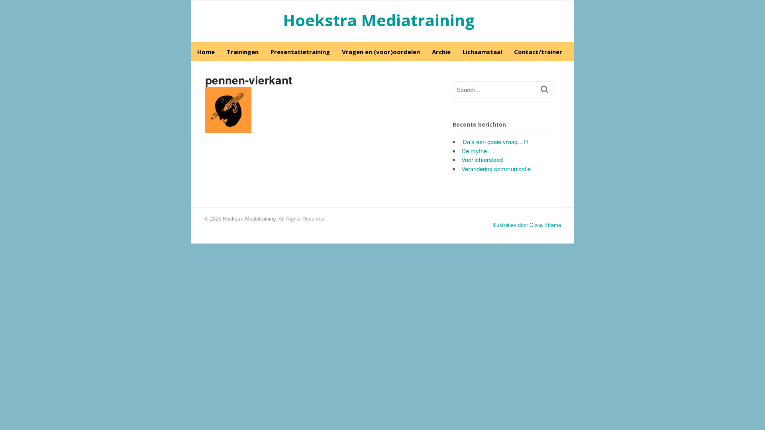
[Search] (545, 89)
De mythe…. (477, 151)
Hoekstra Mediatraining (379, 20)
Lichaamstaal (482, 52)
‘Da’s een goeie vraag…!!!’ (495, 141)
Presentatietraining (300, 52)
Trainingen (243, 52)
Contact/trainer (538, 52)
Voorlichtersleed (482, 159)
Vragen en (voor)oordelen (381, 52)
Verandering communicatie (496, 168)
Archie (441, 52)
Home (206, 52)
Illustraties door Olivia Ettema (526, 225)
